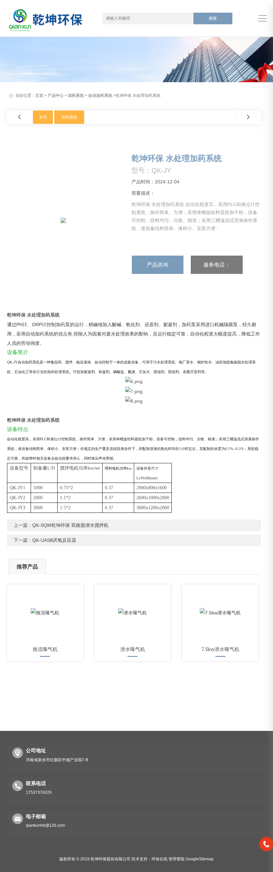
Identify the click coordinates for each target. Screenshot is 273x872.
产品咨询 (157, 265)
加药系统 (76, 95)
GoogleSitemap (199, 859)
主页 (39, 95)
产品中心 (56, 95)
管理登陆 (176, 859)
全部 (43, 117)
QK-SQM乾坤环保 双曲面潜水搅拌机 (70, 525)
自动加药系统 (100, 95)
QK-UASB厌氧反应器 (54, 540)
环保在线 (159, 859)
